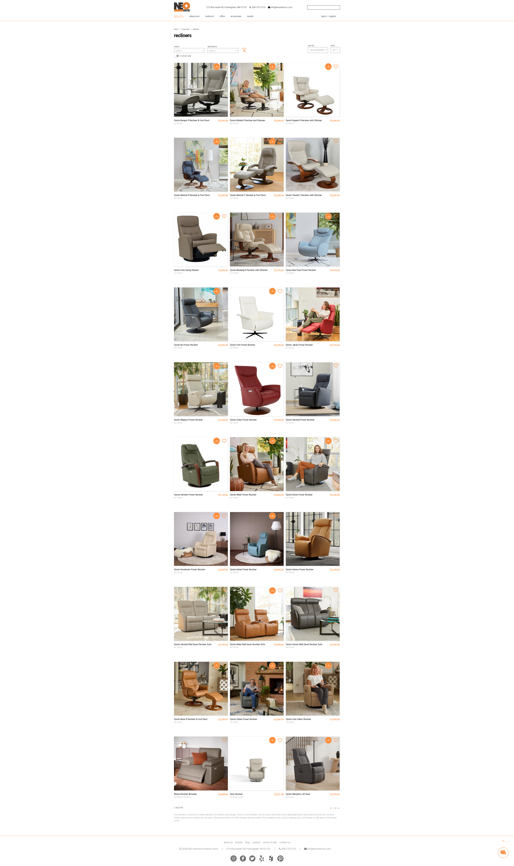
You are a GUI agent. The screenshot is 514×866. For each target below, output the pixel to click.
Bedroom (209, 16)
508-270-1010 (258, 7)
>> (338, 808)
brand (176, 47)
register (332, 16)
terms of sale (270, 842)
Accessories (235, 16)
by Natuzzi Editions (182, 797)
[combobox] (189, 50)
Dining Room (194, 16)
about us (228, 842)
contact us (284, 842)
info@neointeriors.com (281, 7)
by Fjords (178, 123)
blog (247, 842)
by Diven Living (236, 797)
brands (250, 16)
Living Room (179, 16)
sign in (324, 16)
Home (176, 29)
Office (222, 16)
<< (331, 808)
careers (256, 842)
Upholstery (212, 47)
